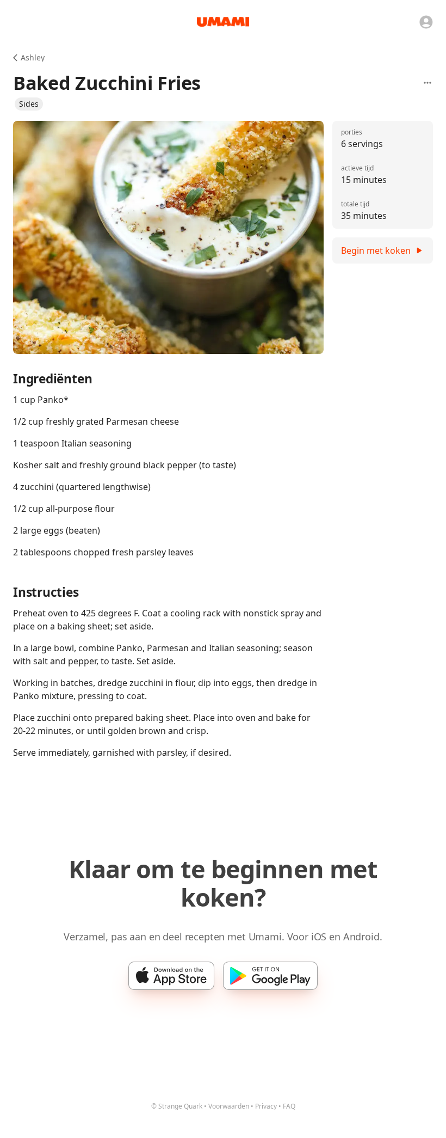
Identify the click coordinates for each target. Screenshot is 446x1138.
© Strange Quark (176, 1106)
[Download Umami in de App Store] (171, 976)
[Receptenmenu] (427, 83)
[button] (29, 104)
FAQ (289, 1106)
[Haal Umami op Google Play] (270, 976)
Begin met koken (376, 250)
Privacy (266, 1106)
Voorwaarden (228, 1106)
